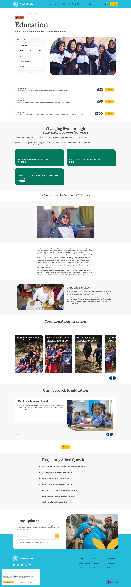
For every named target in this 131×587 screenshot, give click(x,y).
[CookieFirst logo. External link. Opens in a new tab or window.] (3, 571)
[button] (49, 4)
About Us (82, 567)
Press (94, 559)
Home (18, 13)
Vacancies (96, 563)
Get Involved (111, 559)
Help (108, 567)
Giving (22, 13)
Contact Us (96, 567)
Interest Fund (111, 563)
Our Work (29, 13)
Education (35, 13)
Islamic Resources (84, 563)
